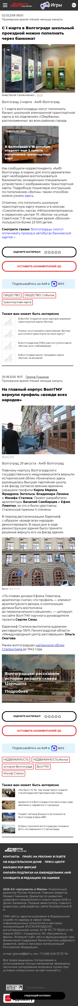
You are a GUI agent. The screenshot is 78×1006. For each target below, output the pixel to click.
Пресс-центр (55, 862)
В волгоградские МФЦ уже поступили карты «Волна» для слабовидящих (44, 344)
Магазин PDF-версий (19, 867)
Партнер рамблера (36, 987)
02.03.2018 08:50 (12, 15)
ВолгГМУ (8, 456)
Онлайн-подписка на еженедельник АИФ (37, 872)
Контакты (11, 856)
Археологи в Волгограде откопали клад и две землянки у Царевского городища (45, 803)
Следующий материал (37, 995)
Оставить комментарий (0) (39, 266)
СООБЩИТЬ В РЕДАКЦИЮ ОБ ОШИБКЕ (31, 878)
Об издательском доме (22, 862)
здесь (29, 196)
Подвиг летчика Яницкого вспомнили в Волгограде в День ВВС (41, 815)
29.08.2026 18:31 (12, 377)
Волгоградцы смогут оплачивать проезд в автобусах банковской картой (36, 233)
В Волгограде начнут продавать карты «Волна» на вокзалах (41, 356)
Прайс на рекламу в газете (44, 856)
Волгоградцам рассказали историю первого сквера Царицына (32, 678)
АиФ (40, 95)
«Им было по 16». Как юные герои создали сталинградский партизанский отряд (42, 791)
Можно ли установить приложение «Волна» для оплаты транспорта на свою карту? (44, 332)
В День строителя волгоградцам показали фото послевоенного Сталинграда (43, 828)
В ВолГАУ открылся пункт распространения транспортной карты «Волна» (44, 320)
